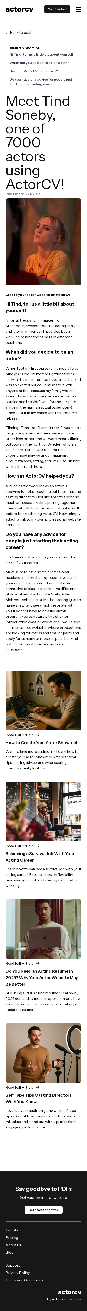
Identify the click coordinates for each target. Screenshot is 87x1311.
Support (13, 1265)
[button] (43, 735)
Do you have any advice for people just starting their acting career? (41, 81)
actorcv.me (15, 649)
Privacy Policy (18, 1272)
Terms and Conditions (24, 1280)
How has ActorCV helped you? (34, 71)
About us (13, 1245)
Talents (12, 1230)
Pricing (12, 1237)
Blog (9, 1252)
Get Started (57, 9)
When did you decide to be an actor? (39, 63)
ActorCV (63, 295)
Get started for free (43, 1210)
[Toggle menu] (78, 9)
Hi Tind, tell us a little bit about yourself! (42, 54)
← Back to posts (19, 32)
